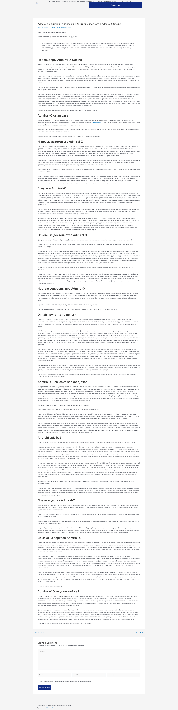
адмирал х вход (97, 123)
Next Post (140, 633)
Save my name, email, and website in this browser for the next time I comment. (66, 681)
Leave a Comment (43, 27)
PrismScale (49, 708)
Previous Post (39, 633)
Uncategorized (55, 27)
